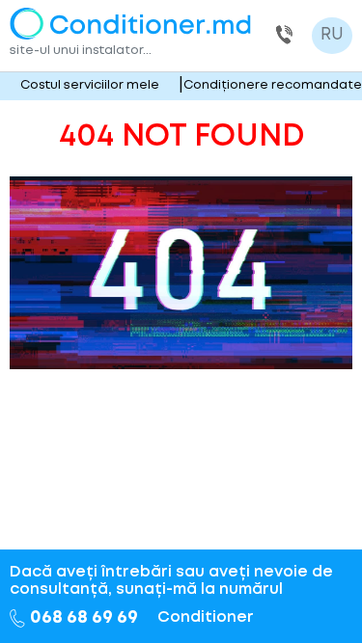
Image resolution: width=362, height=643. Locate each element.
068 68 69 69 (283, 36)
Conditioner (205, 617)
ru (332, 35)
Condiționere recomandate (272, 85)
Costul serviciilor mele (89, 85)
